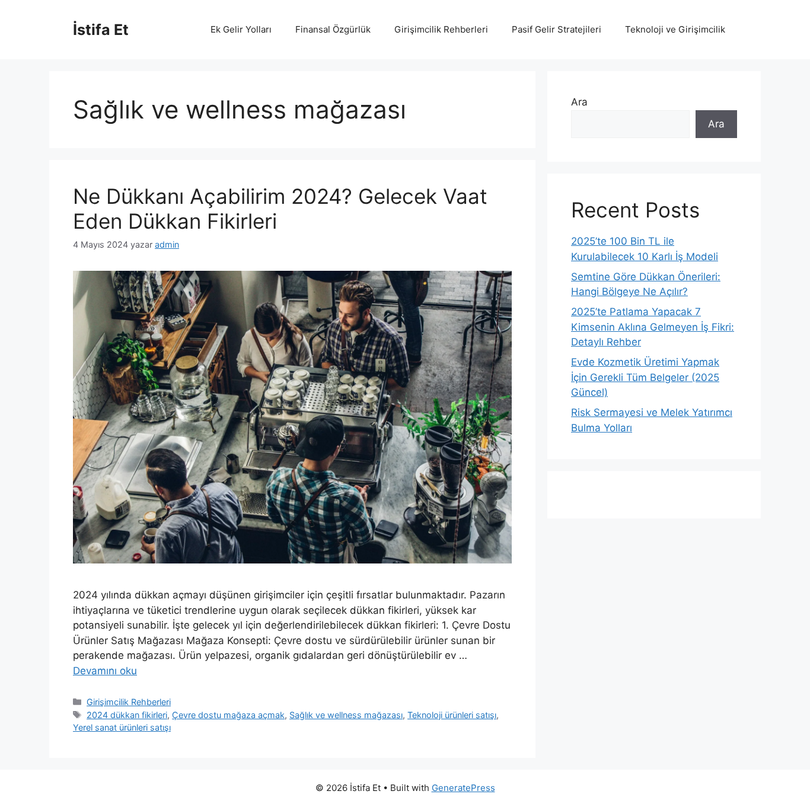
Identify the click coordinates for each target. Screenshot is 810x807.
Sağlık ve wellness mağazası (346, 715)
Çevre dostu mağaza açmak (228, 715)
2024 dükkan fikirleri (127, 715)
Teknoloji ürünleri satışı (451, 715)
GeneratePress (463, 787)
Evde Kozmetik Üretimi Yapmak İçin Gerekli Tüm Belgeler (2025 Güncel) (645, 377)
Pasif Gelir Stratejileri (556, 29)
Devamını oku (105, 671)
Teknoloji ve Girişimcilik (675, 29)
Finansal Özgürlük (333, 29)
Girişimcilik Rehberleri (441, 29)
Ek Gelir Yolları (241, 29)
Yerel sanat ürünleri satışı (122, 727)
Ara (579, 102)
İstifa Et (101, 30)
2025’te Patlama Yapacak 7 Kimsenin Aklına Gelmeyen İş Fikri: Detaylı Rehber (652, 327)
